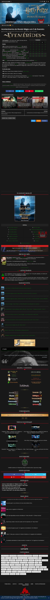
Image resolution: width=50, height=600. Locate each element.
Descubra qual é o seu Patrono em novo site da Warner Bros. (19, 503)
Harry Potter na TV (5, 564)
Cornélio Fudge (28, 62)
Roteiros (3, 571)
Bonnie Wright (8, 558)
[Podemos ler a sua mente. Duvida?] (36, 375)
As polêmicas (37, 234)
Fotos (40, 562)
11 (42, 44)
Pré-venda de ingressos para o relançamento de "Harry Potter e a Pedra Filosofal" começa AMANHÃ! (26, 298)
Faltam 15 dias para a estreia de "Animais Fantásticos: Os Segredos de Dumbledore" (24, 534)
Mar (36, 53)
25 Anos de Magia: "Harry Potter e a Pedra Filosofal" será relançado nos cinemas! (22, 304)
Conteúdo (20, 584)
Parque (37, 567)
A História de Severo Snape (12, 441)
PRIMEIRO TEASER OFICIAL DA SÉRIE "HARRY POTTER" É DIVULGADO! (20, 335)
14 (33, 46)
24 (45, 49)
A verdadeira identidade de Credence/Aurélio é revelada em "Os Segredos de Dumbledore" (25, 540)
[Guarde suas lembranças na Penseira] (36, 372)
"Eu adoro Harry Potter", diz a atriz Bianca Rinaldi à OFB (13, 490)
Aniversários (35, 555)
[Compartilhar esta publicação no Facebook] (10, 91)
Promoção (30, 569)
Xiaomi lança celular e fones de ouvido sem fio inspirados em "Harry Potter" (22, 521)
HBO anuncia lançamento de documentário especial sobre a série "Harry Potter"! (22, 319)
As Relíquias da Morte (43, 555)
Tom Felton (29, 571)
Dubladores (31, 560)
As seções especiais (13, 234)
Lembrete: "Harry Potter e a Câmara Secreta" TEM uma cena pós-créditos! (8, 104)
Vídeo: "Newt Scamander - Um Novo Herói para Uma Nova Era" (35, 450)
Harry (20, 52)
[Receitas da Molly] (12, 372)
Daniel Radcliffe (4, 560)
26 (33, 51)
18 (45, 46)
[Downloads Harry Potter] (13, 382)
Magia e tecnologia (37, 232)
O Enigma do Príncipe (6, 567)
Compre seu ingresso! (42, 598)
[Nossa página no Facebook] (40, 1)
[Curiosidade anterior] (23, 418)
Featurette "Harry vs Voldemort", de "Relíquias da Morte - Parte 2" (12, 450)
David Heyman (19, 560)
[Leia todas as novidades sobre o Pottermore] (24, 385)
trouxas (16, 64)
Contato (15, 584)
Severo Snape (26, 71)
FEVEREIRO (37, 40)
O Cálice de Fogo (38, 564)
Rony (27, 58)
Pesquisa (27, 584)
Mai (42, 53)
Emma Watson (44, 560)
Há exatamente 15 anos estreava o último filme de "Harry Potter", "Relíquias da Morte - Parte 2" (25, 309)
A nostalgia (37, 236)
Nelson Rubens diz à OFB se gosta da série (10, 487)
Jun (45, 53)
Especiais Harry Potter (15, 562)
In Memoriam (37, 238)
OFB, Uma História (25, 243)
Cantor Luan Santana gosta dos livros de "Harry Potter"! (13, 488)
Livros (26, 564)
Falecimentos (31, 562)
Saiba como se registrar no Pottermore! (14, 509)
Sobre (32, 584)
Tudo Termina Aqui (5, 574)
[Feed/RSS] (48, 1)
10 (39, 44)
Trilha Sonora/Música (36, 571)
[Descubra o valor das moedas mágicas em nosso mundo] (36, 382)
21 (36, 49)
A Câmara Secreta (5, 98)
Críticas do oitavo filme (22, 558)
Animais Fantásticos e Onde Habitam (24, 555)
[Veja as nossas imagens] (46, 1)
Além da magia (36, 227)
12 (45, 44)
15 (36, 46)
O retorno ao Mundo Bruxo (36, 229)
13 (30, 46)
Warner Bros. (23, 574)
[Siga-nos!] (42, 1)
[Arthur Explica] (12, 375)
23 (42, 49)
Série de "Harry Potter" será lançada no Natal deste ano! (17, 330)
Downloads (25, 560)
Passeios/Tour (43, 567)
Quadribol (18, 51)
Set (36, 56)
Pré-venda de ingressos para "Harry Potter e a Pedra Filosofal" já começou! (21, 293)
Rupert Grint (8, 571)
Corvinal (4, 52)
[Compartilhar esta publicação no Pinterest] (29, 91)
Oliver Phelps (24, 567)
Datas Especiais (12, 560)
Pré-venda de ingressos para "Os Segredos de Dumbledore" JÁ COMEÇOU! (22, 528)
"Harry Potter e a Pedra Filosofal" (8, 84)
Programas (24, 569)
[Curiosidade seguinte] (26, 418)
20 (33, 49)
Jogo (23, 564)
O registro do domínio (13, 236)
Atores (3, 558)
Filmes (36, 562)
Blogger (38, 120)
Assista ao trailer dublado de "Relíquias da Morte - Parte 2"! (14, 484)
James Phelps (18, 564)
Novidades (31, 564)
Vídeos (17, 574)
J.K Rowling (12, 564)
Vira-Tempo (12, 574)
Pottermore (4, 569)
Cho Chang (21, 50)
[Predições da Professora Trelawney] (36, 378)
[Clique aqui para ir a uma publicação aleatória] (24, 342)
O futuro (37, 240)
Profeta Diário (23, 257)
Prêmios (35, 569)
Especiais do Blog (24, 562)
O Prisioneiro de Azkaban (16, 567)
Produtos (9, 569)
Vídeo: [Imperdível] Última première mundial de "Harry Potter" (14, 485)
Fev (33, 53)
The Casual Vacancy (21, 571)
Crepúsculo (15, 558)
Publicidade (40, 569)
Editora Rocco (37, 560)
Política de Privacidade (40, 584)
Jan (30, 53)
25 (30, 51)
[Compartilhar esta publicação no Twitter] (19, 91)
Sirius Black (20, 55)
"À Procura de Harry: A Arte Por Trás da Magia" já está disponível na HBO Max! (21, 314)
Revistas (45, 569)
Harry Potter (7, 50)
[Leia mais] (28, 275)
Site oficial (14, 571)
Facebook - (44, 120)
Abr (39, 53)
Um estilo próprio (13, 232)
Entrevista (3, 562)
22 (39, 49)
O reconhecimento (13, 238)
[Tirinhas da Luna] (13, 379)
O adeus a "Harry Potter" (13, 240)
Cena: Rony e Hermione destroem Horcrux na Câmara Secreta (35, 441)
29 (42, 51)
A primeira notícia (13, 229)
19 (30, 49)
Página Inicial (8, 584)
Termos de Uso (25, 585)
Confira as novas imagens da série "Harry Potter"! (15, 325)
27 (36, 51)
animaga (14, 258)
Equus (8, 562)
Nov (42, 56)
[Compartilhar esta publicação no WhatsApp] (39, 91)
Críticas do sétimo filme (33, 558)
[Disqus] (24, 138)
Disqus (33, 120)
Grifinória (20, 46)
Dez (45, 56)
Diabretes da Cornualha (22, 250)
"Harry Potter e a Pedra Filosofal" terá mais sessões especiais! (18, 288)
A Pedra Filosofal (13, 555)
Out (39, 56)
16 (39, 46)
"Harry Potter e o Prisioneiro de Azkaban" (9, 87)
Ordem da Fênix (32, 567)
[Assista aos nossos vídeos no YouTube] (44, 1)
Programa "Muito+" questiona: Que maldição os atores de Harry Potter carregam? (12, 432)
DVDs (40, 558)
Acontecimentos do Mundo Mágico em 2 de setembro (24, 104)
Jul (30, 56)
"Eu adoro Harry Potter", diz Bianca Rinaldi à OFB (39, 104)
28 (39, 51)
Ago (33, 56)
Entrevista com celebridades (38, 98)
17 (42, 46)
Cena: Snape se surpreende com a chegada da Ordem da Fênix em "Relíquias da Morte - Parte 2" (36, 432)
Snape (35, 60)
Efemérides (27, 31)
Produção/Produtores (17, 569)
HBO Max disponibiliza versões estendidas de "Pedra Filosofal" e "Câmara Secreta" (23, 515)
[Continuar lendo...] (25, 267)
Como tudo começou (12, 227)
